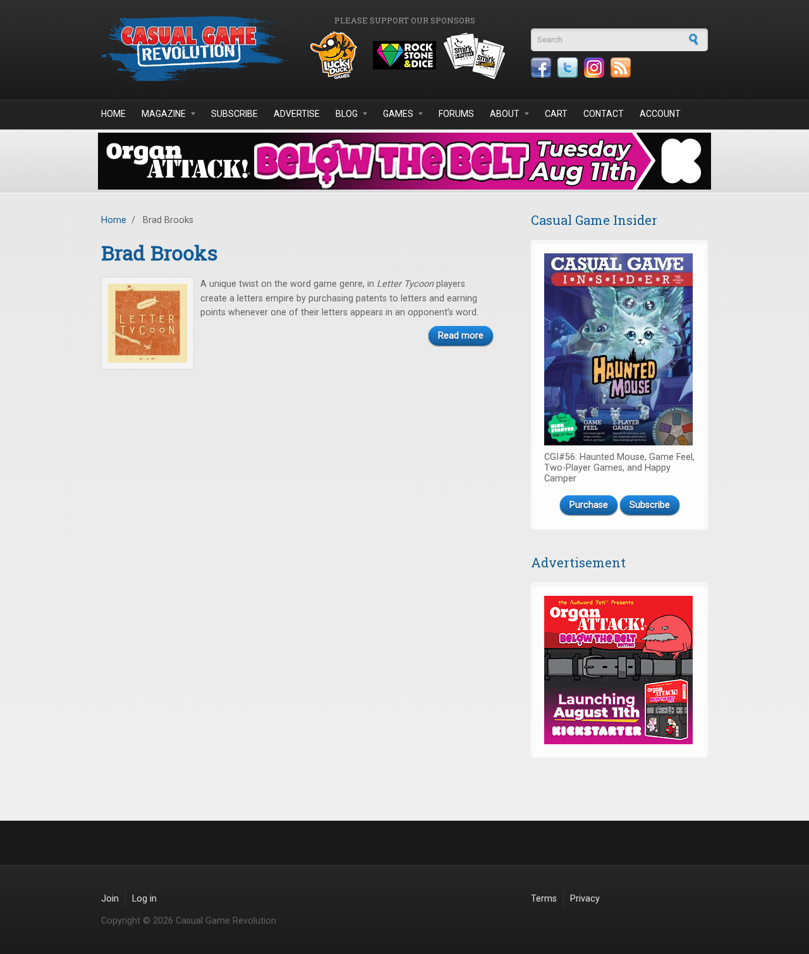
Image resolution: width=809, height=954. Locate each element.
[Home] (196, 48)
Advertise (297, 114)
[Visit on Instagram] (594, 67)
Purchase (588, 505)
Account (660, 114)
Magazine (164, 114)
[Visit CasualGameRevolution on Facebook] (541, 67)
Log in (144, 898)
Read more (461, 335)
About (505, 114)
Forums (456, 114)
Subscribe (234, 114)
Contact (603, 114)
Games (398, 114)
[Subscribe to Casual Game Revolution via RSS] (621, 67)
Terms (544, 898)
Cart (556, 114)
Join (110, 898)
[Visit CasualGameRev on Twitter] (567, 67)
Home (113, 114)
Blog (347, 114)
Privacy (585, 898)
